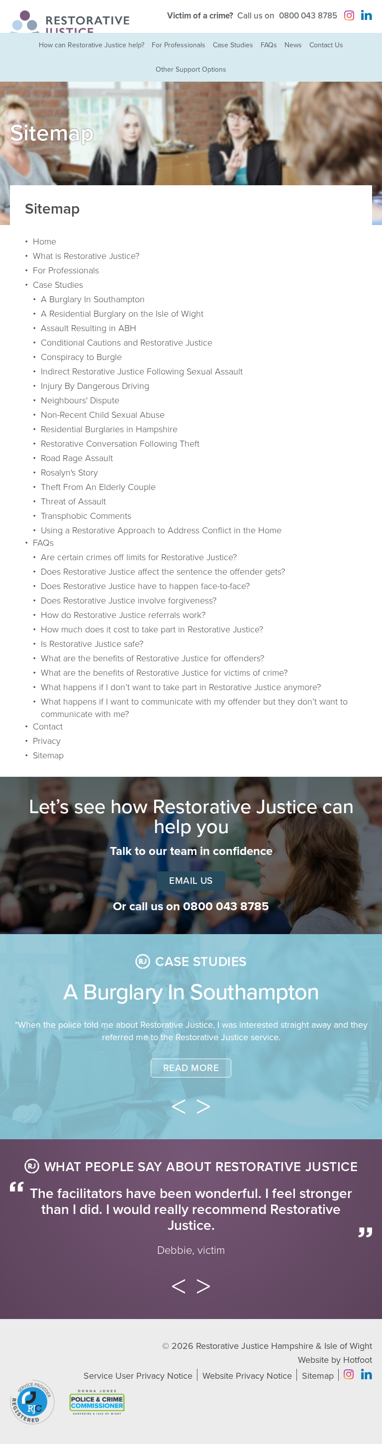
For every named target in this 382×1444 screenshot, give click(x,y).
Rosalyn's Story (69, 472)
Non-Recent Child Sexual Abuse (103, 414)
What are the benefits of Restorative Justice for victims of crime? (164, 672)
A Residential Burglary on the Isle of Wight (122, 313)
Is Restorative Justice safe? (92, 643)
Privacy (47, 740)
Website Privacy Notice (247, 1375)
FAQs (269, 45)
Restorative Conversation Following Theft (120, 443)
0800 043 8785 (308, 15)
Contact (48, 726)
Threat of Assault (73, 501)
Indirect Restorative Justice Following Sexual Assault (142, 371)
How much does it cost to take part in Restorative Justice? (152, 629)
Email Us (191, 880)
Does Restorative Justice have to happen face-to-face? (145, 586)
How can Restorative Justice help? (91, 45)
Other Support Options (191, 69)
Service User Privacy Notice (138, 1375)
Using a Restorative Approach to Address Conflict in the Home (161, 530)
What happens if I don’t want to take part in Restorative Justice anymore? (181, 687)
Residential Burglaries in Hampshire (109, 429)
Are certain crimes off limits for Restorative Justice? (139, 557)
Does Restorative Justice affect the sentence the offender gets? (163, 571)
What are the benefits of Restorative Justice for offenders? (152, 658)
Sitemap (48, 755)
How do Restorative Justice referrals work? (123, 614)
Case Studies (233, 45)
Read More (191, 1068)
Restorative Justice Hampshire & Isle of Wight (284, 1345)
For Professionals (178, 45)
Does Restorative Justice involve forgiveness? (128, 600)
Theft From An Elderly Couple (98, 486)
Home (44, 241)
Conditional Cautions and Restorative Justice (126, 342)
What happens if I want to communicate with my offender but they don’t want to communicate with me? (194, 708)
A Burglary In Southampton (93, 299)
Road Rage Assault (77, 458)
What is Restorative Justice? (86, 255)
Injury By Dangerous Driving (95, 385)
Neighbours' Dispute (80, 400)
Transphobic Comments (86, 515)
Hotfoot (357, 1359)
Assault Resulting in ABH (88, 328)
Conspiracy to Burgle (81, 357)
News (293, 45)
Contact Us (326, 45)
